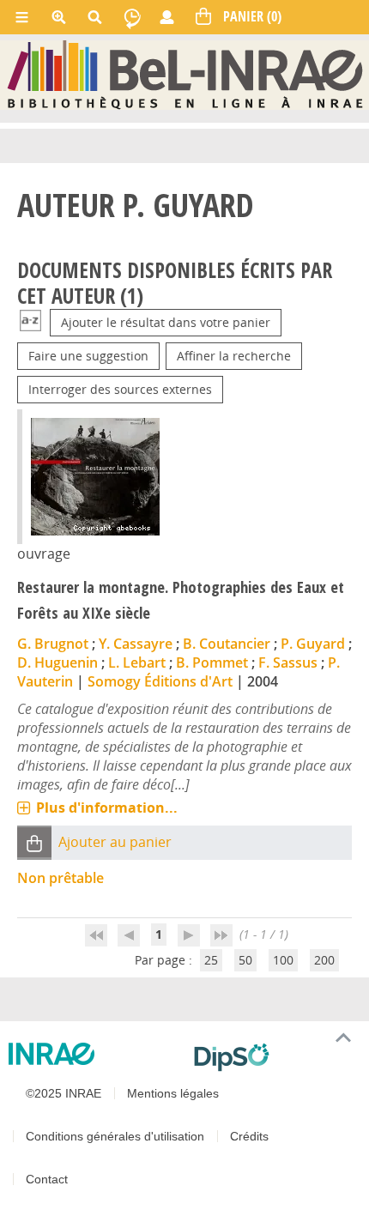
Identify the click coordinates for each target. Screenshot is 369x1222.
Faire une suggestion (88, 356)
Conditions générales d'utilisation (115, 1136)
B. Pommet (212, 662)
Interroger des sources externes (120, 389)
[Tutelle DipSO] (274, 1057)
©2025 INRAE (63, 1093)
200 (324, 960)
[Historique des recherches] (132, 17)
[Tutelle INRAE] (94, 1054)
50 (245, 960)
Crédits (249, 1136)
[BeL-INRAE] (185, 74)
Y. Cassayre (135, 643)
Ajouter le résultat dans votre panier (165, 322)
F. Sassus (288, 662)
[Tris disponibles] (30, 322)
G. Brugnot (52, 643)
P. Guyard (313, 643)
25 (211, 960)
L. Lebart (137, 662)
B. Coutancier (226, 643)
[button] (34, 842)
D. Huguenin (57, 662)
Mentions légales (173, 1093)
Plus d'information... (107, 807)
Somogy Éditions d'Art (160, 681)
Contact (47, 1179)
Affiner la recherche (234, 356)
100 (283, 960)
